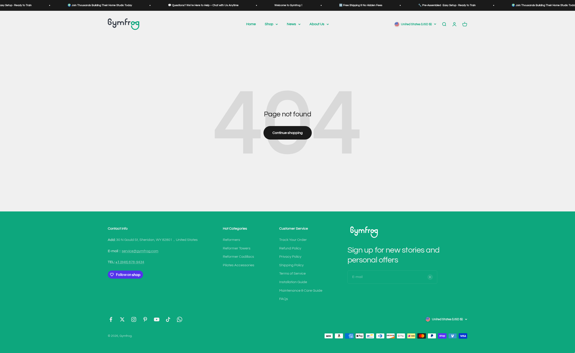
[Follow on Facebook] (111, 319)
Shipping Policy (291, 265)
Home (251, 24)
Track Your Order (293, 240)
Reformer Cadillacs (238, 256)
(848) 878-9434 (129, 262)
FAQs (283, 299)
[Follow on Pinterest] (145, 319)
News (291, 24)
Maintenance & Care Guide (300, 290)
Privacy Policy (290, 256)
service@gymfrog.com (140, 251)
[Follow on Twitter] (122, 319)
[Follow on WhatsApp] (180, 319)
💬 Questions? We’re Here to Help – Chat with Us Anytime (187, 5)
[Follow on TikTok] (168, 319)
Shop (269, 24)
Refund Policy (290, 248)
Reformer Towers (236, 248)
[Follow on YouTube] (157, 319)
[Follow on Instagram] (134, 319)
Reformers (231, 240)
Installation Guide (293, 282)
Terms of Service (292, 273)
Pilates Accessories (238, 265)
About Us (317, 24)
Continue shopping (287, 133)
